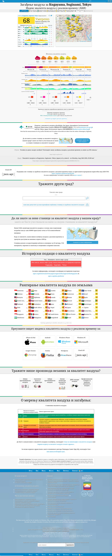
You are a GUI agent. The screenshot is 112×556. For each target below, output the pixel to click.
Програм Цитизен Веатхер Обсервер (57, 495)
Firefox (47, 351)
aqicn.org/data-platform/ (56, 276)
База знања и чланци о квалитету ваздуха (27, 489)
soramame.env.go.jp (85, 127)
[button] (73, 29)
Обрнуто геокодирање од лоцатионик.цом (59, 508)
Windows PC (81, 337)
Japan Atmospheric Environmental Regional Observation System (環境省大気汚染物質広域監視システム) (56, 529)
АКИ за (28, 15)
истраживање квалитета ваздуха (27, 486)
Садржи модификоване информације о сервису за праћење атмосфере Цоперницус (61, 499)
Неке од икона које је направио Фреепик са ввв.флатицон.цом (59, 503)
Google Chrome (31, 351)
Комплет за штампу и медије (23, 482)
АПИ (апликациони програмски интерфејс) (27, 505)
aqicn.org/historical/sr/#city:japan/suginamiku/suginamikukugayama (55, 274)
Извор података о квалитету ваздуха (25, 499)
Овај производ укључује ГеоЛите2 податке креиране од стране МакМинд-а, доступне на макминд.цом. (63, 485)
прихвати (70, 545)
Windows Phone (64, 337)
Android (47, 337)
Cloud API (81, 350)
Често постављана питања (24, 496)
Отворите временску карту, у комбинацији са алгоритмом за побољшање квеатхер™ (60, 492)
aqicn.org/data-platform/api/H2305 (63, 173)
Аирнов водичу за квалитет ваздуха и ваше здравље (55, 444)
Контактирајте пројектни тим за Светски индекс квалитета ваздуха (29, 480)
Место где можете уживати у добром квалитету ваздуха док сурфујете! (61, 513)
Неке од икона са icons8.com (55, 506)
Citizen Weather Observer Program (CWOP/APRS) (55, 528)
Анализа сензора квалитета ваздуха (25, 492)
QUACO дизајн (51, 516)
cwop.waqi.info (51, 497)
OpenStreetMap (83, 41)
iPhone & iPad (30, 337)
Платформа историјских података (24, 507)
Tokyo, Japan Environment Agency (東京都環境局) (55, 531)
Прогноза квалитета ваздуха (23, 502)
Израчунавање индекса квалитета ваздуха (27, 501)
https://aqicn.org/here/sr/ (56, 154)
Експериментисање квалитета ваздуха (26, 491)
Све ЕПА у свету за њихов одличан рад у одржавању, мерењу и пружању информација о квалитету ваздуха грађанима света (63, 481)
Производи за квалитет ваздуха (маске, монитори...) (30, 504)
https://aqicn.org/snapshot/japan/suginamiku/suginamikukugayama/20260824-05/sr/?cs (56, 161)
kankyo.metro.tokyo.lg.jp (81, 129)
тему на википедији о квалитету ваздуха (78, 442)
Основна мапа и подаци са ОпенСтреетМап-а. (60, 510)
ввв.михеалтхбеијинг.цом (56, 452)
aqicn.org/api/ (77, 175)
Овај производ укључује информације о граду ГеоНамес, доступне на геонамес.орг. (60, 489)
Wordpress (64, 351)
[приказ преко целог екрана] (51, 15)
